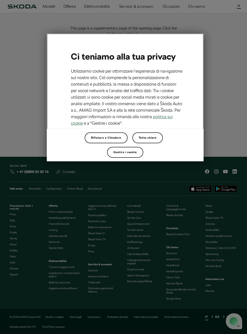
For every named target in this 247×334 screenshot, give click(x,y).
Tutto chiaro (148, 137)
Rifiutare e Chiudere (106, 137)
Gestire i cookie (125, 152)
